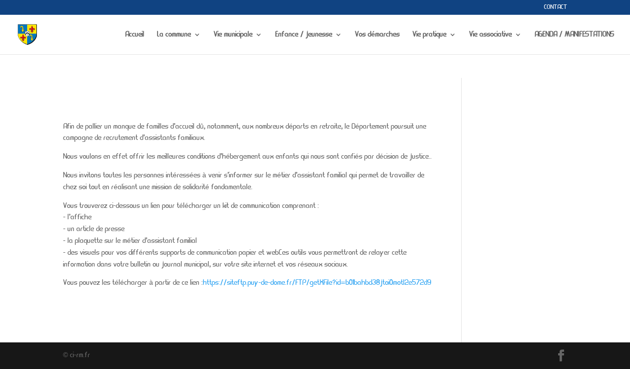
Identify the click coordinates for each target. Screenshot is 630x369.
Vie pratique (429, 34)
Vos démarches (377, 34)
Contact (555, 7)
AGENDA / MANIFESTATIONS (574, 34)
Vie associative (490, 34)
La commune (174, 34)
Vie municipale (233, 34)
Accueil (134, 34)
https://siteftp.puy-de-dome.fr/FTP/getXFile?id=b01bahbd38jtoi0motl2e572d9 (317, 283)
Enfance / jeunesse (303, 34)
